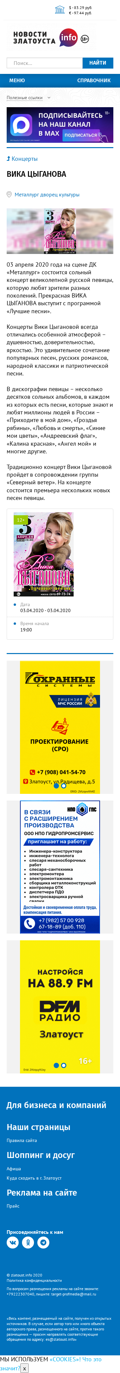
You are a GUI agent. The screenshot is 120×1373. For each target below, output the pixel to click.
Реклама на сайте (42, 1193)
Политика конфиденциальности (34, 1280)
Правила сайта (22, 1140)
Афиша (14, 1169)
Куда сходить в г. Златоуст (34, 1178)
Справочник (94, 80)
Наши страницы (38, 1127)
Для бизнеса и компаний (56, 1105)
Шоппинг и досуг (41, 1155)
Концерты (25, 158)
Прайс (13, 1206)
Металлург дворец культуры (47, 194)
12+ (21, 520)
